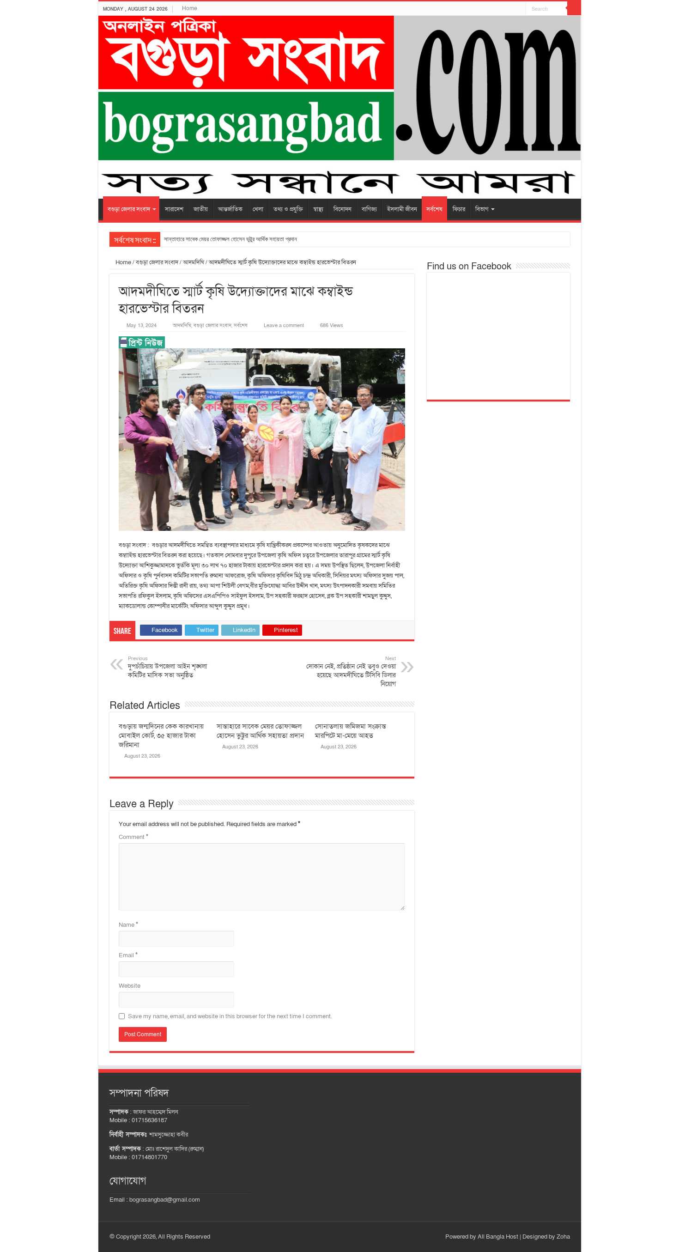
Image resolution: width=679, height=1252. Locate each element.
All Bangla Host (498, 1237)
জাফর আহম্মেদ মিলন (155, 1112)
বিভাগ (482, 209)
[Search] (574, 8)
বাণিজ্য (369, 209)
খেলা (258, 209)
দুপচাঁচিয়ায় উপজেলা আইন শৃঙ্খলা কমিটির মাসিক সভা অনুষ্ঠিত (167, 667)
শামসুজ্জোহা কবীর (168, 1134)
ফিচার (459, 209)
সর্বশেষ (434, 209)
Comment (133, 837)
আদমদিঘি (193, 262)
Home (189, 8)
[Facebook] (518, 8)
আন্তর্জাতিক (230, 209)
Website (129, 986)
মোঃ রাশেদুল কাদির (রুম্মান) (175, 1149)
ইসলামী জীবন (402, 209)
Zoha (563, 1237)
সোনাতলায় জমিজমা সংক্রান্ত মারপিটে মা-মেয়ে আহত (350, 731)
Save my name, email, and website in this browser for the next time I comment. (230, 1016)
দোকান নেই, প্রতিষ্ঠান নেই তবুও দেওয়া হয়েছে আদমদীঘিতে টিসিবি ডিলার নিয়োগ (351, 671)
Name (128, 925)
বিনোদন (342, 209)
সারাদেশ (174, 209)
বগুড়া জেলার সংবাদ (129, 209)
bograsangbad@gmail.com (164, 1200)
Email (128, 955)
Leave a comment (284, 325)
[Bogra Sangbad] (339, 107)
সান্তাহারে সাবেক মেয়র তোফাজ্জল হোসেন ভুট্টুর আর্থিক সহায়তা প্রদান (230, 239)
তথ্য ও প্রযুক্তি (288, 209)
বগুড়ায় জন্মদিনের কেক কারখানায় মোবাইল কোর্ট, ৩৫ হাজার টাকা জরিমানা (161, 735)
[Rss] (510, 8)
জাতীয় (201, 209)
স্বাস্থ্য (318, 209)
